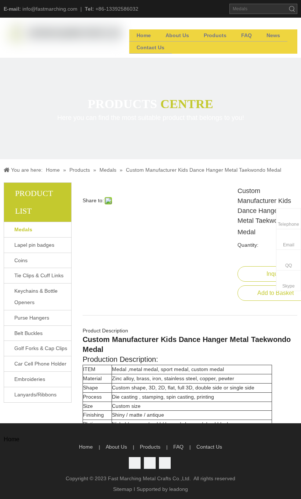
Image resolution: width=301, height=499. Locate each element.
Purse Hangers (31, 318)
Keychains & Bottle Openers (36, 296)
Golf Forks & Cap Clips (40, 348)
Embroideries (29, 379)
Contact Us (209, 447)
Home (86, 447)
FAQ (178, 447)
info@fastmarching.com (49, 9)
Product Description (105, 331)
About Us (116, 447)
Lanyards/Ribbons (35, 395)
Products (150, 447)
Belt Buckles (28, 333)
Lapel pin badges (34, 245)
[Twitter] (135, 463)
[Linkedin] (150, 463)
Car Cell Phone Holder (40, 364)
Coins (21, 260)
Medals (23, 229)
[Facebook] (165, 463)
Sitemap (122, 489)
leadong (178, 489)
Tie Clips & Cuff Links (39, 275)
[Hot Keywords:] (292, 9)
